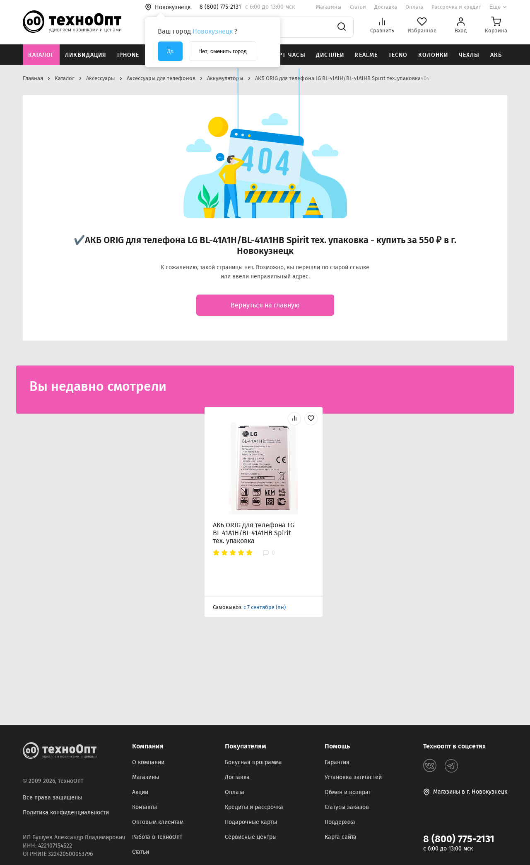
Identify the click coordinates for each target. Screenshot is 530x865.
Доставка (385, 7)
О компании (148, 762)
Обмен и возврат (348, 792)
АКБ (496, 54)
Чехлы (469, 54)
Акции (140, 792)
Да (170, 51)
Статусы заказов (347, 807)
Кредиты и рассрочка (254, 807)
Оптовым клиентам (157, 822)
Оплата (414, 7)
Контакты (144, 807)
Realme (366, 54)
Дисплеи (330, 54)
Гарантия (337, 762)
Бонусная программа (253, 762)
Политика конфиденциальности (66, 812)
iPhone (128, 54)
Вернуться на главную (265, 305)
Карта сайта (341, 837)
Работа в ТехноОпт (157, 837)
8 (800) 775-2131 (458, 839)
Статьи (358, 7)
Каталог (41, 54)
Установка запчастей (353, 777)
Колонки (433, 54)
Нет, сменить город (222, 51)
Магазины (329, 7)
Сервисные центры (251, 837)
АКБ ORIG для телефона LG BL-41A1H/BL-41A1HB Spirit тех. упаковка (253, 533)
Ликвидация (85, 54)
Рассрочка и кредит (456, 7)
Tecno (398, 54)
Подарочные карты (251, 822)
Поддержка (340, 822)
